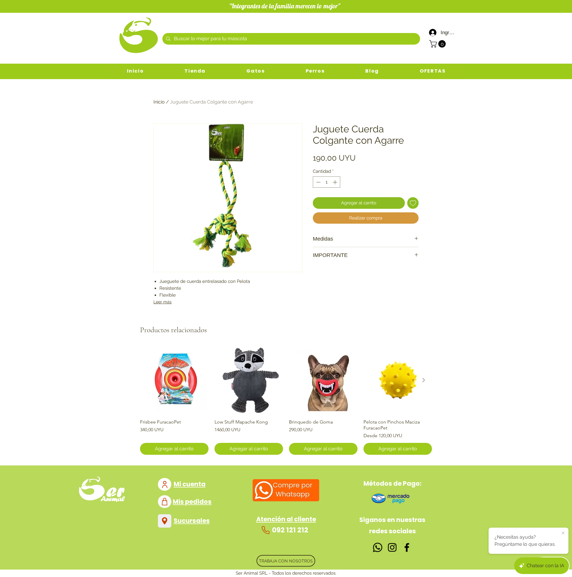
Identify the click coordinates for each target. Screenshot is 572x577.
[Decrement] (318, 182)
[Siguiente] (423, 380)
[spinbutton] (327, 182)
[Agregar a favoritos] (413, 203)
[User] (164, 484)
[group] (286, 400)
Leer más (162, 302)
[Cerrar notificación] (563, 533)
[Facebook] (407, 547)
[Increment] (336, 182)
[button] (438, 44)
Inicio (159, 102)
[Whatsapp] (377, 547)
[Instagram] (392, 547)
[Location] (164, 521)
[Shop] (164, 501)
